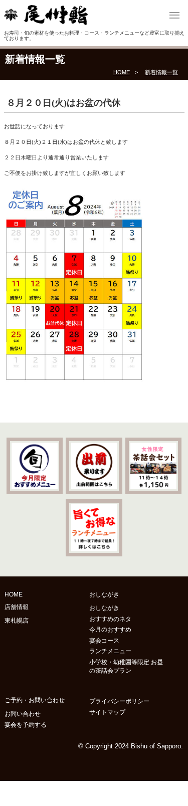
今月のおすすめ (110, 629)
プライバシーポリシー (119, 701)
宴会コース (104, 640)
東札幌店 (17, 620)
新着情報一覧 (161, 72)
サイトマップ (107, 712)
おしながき (104, 608)
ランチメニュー (110, 651)
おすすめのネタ (110, 619)
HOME (121, 72)
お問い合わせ (23, 713)
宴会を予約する (26, 724)
